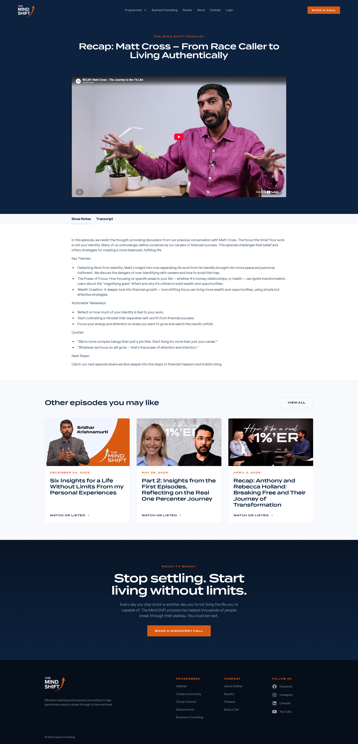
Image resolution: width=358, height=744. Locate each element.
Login (229, 10)
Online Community (188, 694)
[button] (135, 10)
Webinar (181, 686)
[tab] (81, 219)
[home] (52, 10)
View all (297, 402)
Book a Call (324, 10)
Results (187, 10)
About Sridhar (233, 686)
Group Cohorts (186, 701)
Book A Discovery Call (179, 630)
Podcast (215, 10)
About (201, 10)
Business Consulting (165, 10)
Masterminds (185, 709)
